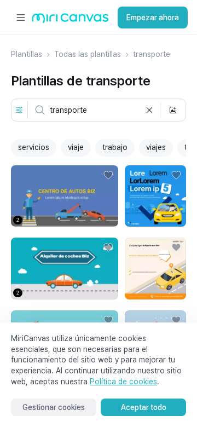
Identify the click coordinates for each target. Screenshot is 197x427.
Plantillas (26, 54)
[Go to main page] (70, 20)
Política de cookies (123, 381)
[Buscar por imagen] (173, 110)
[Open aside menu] (21, 17)
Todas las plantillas (87, 54)
